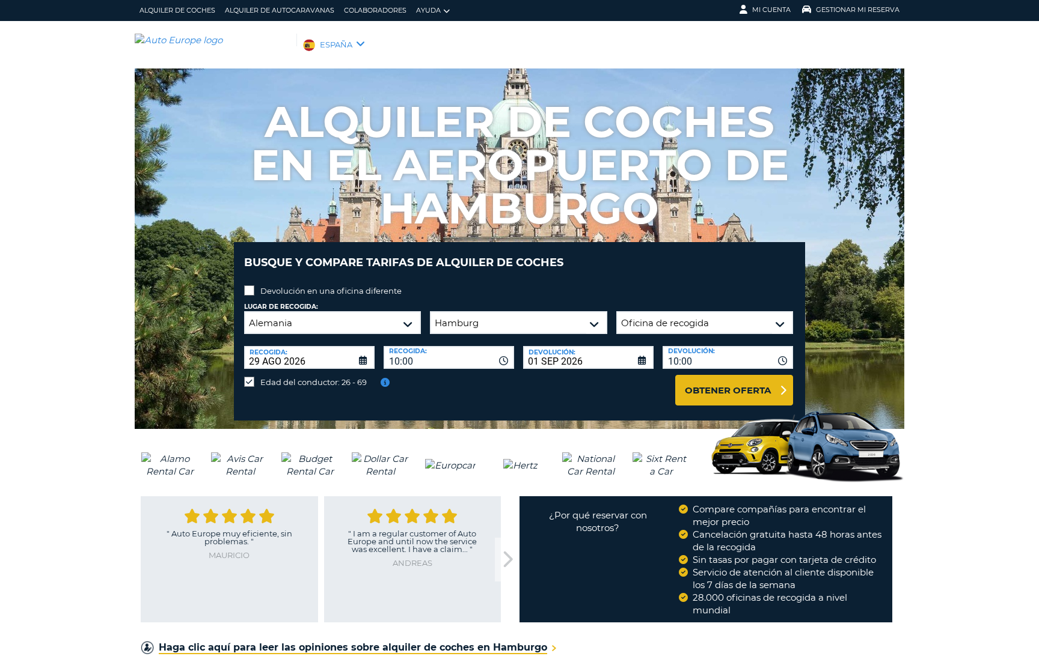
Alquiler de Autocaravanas (279, 10)
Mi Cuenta (771, 9)
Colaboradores (375, 10)
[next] (507, 559)
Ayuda (428, 10)
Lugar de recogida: (281, 307)
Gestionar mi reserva (858, 9)
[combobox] (449, 357)
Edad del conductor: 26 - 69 (313, 382)
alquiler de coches (177, 10)
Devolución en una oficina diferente (331, 291)
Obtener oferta (728, 390)
